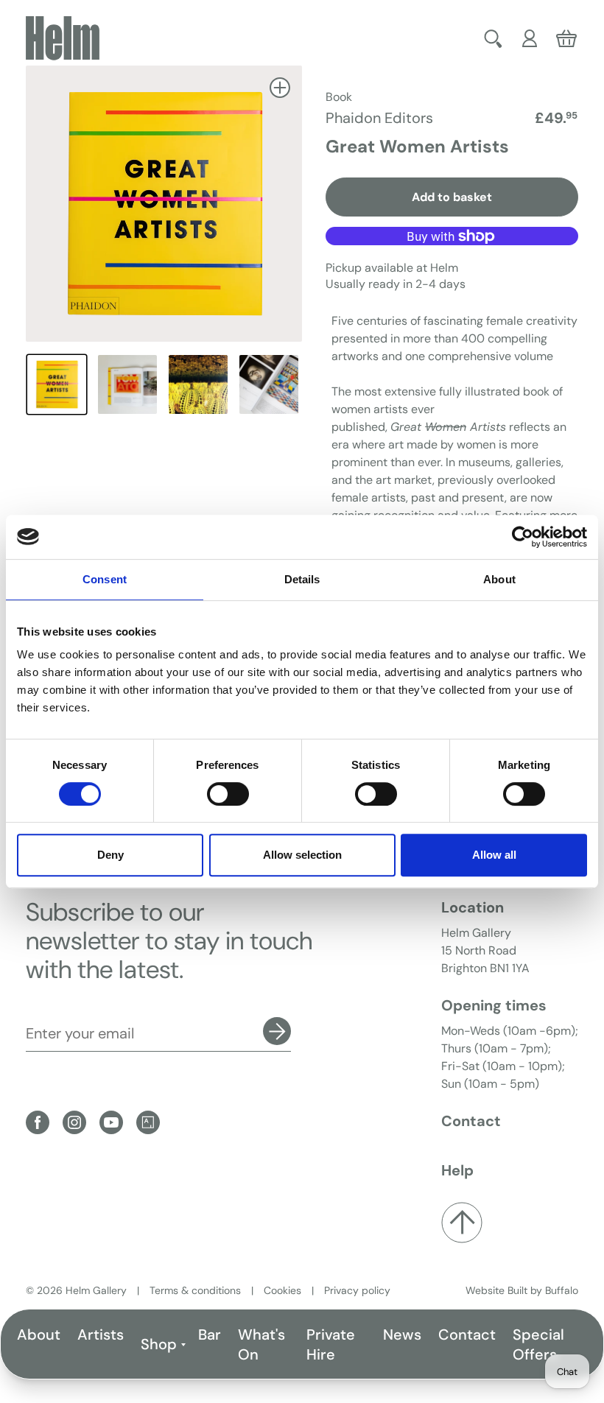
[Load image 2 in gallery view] (127, 384)
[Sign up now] (277, 1031)
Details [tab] (302, 579)
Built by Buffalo (543, 1290)
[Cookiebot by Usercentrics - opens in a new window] (522, 537)
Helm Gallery (96, 1290)
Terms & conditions (195, 1290)
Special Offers (538, 1344)
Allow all (494, 854)
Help (457, 1170)
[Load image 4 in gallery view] (268, 384)
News (402, 1334)
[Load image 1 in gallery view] (56, 384)
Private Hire (330, 1344)
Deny (110, 854)
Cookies (282, 1290)
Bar (209, 1334)
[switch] (228, 794)
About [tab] (499, 579)
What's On (261, 1344)
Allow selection (302, 854)
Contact (467, 1334)
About (38, 1334)
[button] (493, 38)
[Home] (62, 38)
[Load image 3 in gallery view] (198, 384)
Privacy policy (357, 1290)
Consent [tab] (104, 579)
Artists (100, 1334)
